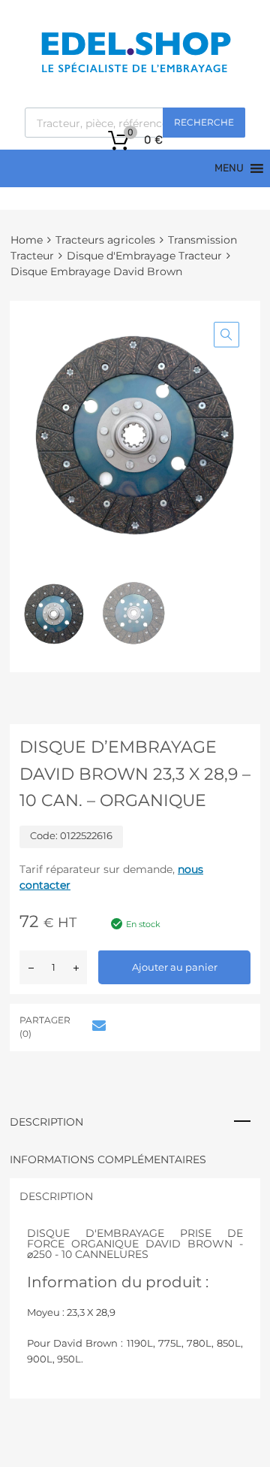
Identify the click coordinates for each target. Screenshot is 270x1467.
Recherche (204, 122)
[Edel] (135, 71)
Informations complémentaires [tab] (108, 1159)
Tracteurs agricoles (105, 240)
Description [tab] (46, 1122)
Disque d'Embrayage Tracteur (144, 255)
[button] (226, 334)
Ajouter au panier (175, 967)
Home (26, 240)
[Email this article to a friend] (96, 1025)
